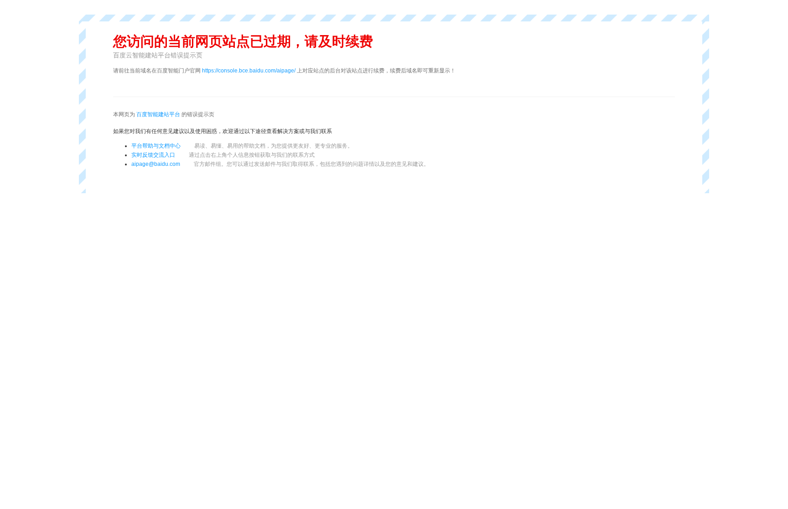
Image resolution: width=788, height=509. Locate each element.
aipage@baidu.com (155, 164)
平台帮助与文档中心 (156, 146)
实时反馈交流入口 (223, 155)
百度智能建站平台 (158, 114)
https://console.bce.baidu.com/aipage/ (249, 70)
